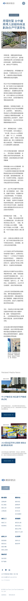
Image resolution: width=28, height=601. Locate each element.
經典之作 (4, 536)
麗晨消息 (17, 497)
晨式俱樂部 (18, 514)
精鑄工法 (3, 522)
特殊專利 (3, 525)
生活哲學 (17, 536)
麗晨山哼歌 (18, 529)
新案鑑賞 (17, 518)
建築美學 (17, 543)
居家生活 (17, 540)
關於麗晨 (4, 497)
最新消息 (17, 501)
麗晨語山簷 (18, 522)
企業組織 (3, 511)
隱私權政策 (12, 595)
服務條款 (3, 595)
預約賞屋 (3, 558)
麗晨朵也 (3, 543)
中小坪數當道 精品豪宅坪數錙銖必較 (13, 398)
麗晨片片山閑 (19, 532)
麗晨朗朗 (3, 540)
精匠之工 (4, 518)
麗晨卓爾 (3, 546)
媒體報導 (17, 504)
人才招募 (5, 488)
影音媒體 (17, 508)
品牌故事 (3, 501)
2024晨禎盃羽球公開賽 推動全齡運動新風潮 (13, 444)
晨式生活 (17, 511)
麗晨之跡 (3, 508)
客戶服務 (3, 561)
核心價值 (3, 504)
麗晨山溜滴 (4, 550)
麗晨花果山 (18, 525)
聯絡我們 (4, 554)
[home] (8, 3)
